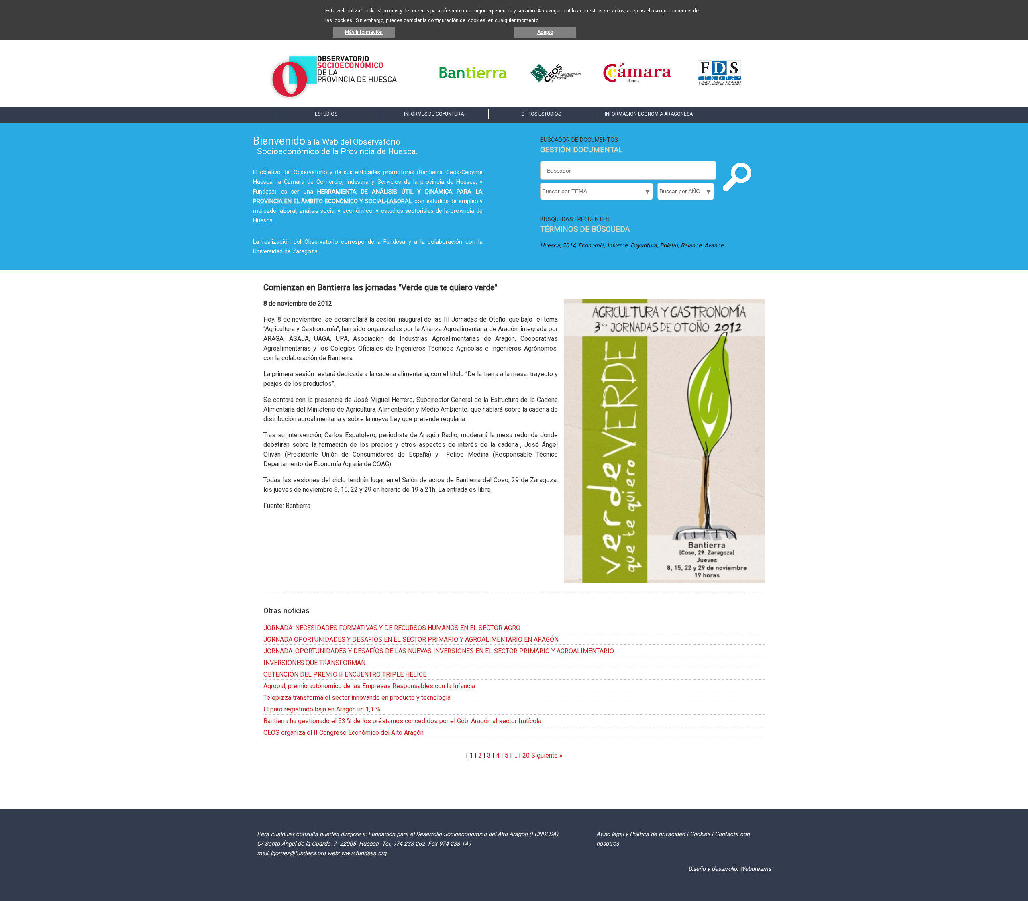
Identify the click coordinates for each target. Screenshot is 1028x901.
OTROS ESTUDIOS (541, 114)
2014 (569, 245)
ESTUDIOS (326, 114)
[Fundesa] (719, 84)
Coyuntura (643, 245)
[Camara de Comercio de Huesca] (637, 84)
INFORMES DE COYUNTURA (434, 114)
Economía (591, 245)
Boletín (669, 245)
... (515, 755)
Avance (714, 245)
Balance (691, 245)
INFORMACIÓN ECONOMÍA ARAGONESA (649, 114)
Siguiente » (546, 755)
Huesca (550, 245)
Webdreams (755, 869)
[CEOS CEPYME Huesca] (554, 84)
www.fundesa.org (363, 853)
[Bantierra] (473, 84)
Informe (617, 245)
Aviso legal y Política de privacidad (640, 834)
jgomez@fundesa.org (298, 853)
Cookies (700, 834)
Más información (364, 32)
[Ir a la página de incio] (334, 97)
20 (526, 755)
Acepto (545, 32)
